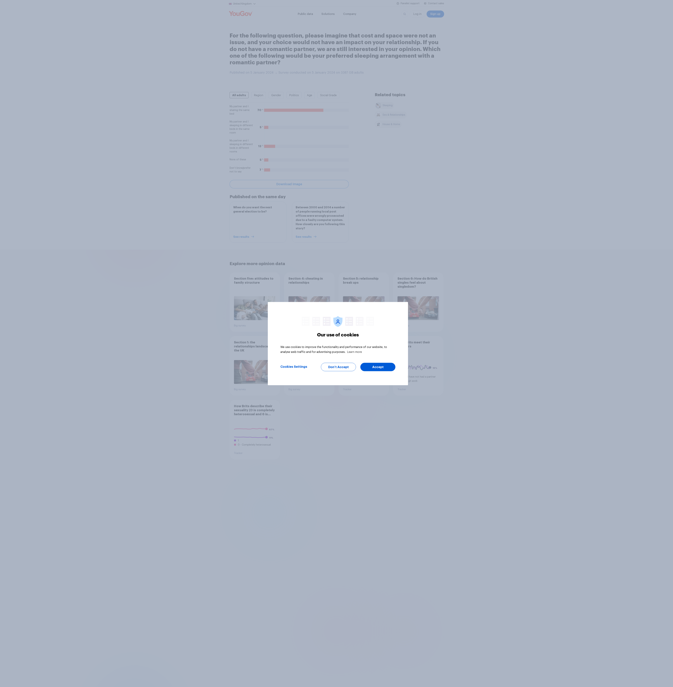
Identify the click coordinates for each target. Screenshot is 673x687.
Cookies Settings (293, 366)
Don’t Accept (338, 366)
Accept (378, 366)
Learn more (354, 351)
